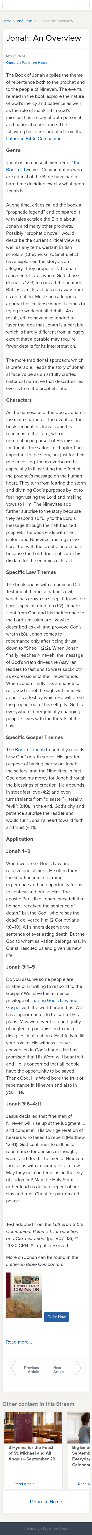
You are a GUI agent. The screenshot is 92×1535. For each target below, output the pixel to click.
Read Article (24, 1484)
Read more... (19, 1341)
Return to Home (46, 1501)
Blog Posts (25, 21)
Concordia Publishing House (27, 62)
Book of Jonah (30, 749)
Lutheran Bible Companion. (34, 138)
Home (7, 21)
